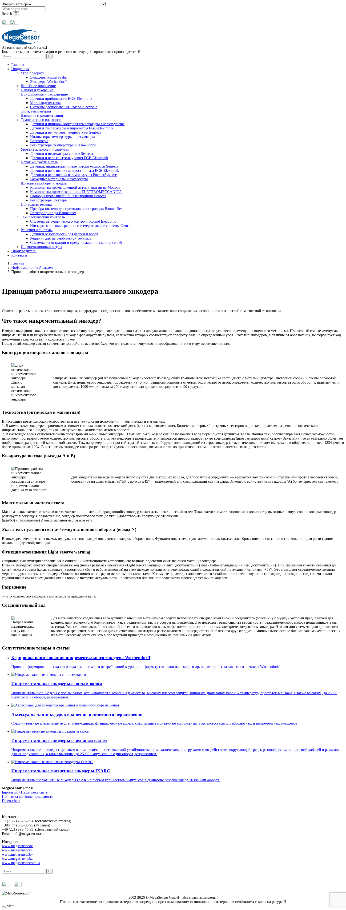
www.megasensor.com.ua (21, 863)
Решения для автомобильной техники (60, 238)
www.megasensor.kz (17, 859)
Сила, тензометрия (36, 111)
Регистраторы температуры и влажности (63, 145)
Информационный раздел (41, 247)
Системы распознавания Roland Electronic (63, 107)
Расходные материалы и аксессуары (59, 179)
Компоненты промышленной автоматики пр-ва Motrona (75, 187)
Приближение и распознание (44, 94)
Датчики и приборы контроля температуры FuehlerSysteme (77, 124)
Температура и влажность (41, 120)
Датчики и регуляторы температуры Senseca (65, 132)
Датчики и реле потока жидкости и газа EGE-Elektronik (74, 170)
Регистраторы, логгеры (49, 200)
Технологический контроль (43, 217)
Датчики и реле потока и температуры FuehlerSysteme (73, 175)
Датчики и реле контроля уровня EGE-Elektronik (69, 158)
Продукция (20, 69)
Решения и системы (36, 230)
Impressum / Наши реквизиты (25, 792)
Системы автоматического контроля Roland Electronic (73, 221)
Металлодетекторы (45, 103)
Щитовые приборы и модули (44, 183)
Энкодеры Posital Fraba (48, 77)
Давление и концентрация (42, 115)
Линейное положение (38, 86)
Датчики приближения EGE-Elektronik (61, 98)
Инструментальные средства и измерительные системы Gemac (80, 226)
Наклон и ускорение (37, 90)
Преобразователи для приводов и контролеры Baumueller (76, 209)
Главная (17, 65)
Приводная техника (36, 204)
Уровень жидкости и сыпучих (45, 149)
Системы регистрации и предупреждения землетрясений (76, 243)
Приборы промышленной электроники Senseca (68, 196)
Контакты (19, 255)
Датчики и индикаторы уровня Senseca (61, 154)
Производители (23, 251)
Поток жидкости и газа (39, 162)
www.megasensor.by (17, 854)
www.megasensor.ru (17, 850)
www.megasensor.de (17, 846)
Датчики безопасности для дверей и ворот (64, 234)
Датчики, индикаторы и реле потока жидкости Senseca (74, 166)
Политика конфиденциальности (27, 796)
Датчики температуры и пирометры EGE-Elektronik (71, 128)
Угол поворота (32, 73)
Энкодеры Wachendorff (48, 82)
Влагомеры (39, 141)
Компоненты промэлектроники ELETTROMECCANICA (76, 192)
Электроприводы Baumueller (53, 213)
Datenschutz (11, 801)
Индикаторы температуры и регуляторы (62, 137)
